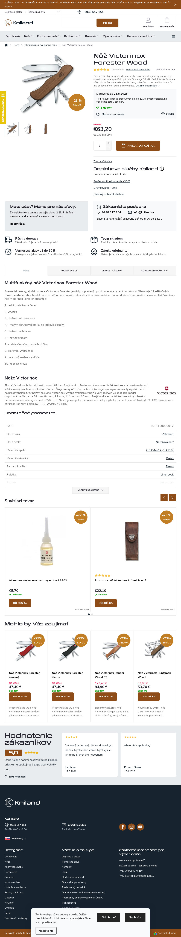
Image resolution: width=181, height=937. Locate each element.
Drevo (170, 458)
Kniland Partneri (71, 908)
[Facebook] (122, 827)
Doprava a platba (13, 12)
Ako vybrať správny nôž (132, 860)
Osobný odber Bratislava (109, 194)
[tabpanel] (47, 560)
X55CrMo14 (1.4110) (160, 450)
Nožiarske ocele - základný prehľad (138, 865)
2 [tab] (92, 614)
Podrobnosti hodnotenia (138, 69)
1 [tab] (89, 614)
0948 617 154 (111, 212)
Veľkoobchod (69, 902)
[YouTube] (140, 827)
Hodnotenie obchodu (73, 877)
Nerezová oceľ (165, 442)
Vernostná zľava (36, 12)
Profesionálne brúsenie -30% (112, 181)
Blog (64, 872)
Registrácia (17, 224)
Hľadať (107, 23)
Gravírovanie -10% (106, 188)
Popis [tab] (26, 270)
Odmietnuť (109, 917)
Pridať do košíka (140, 146)
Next (172, 497)
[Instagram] (131, 827)
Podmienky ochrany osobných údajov (82, 897)
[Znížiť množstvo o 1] (109, 148)
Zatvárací (168, 434)
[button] (26, 699)
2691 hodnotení (17, 776)
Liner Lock (167, 475)
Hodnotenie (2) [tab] (69, 270)
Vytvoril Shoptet (167, 933)
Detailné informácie (146, 85)
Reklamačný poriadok (73, 887)
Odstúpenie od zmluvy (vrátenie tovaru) (83, 892)
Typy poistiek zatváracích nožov (136, 876)
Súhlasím (135, 917)
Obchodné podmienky (74, 882)
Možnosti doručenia (113, 114)
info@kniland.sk (143, 212)
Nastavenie (46, 931)
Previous (164, 497)
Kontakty (67, 867)
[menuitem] (13, 36)
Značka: (103, 161)
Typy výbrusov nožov (130, 870)
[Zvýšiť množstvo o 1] (109, 143)
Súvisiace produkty (153, 270)
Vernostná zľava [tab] (112, 270)
